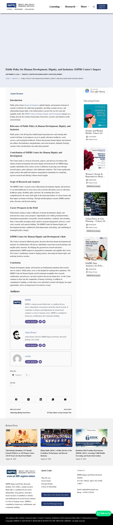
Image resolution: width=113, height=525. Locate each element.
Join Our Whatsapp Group (53, 504)
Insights (25, 74)
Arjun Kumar (30, 332)
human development (31, 105)
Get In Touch (46, 481)
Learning (55, 6)
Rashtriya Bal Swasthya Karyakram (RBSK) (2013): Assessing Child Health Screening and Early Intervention (90, 453)
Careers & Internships (48, 486)
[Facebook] (16, 399)
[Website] (40, 321)
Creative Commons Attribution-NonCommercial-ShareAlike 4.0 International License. (68, 518)
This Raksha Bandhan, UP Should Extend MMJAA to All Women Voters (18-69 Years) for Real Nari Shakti (20, 453)
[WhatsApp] (53, 399)
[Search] (94, 7)
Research (70, 6)
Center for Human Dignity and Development (45, 74)
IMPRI (28, 299)
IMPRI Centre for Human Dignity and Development (43, 114)
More (84, 6)
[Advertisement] (56, 43)
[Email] (44, 321)
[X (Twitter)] (28, 399)
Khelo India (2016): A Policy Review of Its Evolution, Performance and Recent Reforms (56, 453)
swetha (28, 356)
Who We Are (46, 478)
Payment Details (47, 484)
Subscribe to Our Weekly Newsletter (56, 495)
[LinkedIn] (41, 399)
